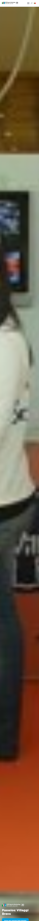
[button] (35, 3)
